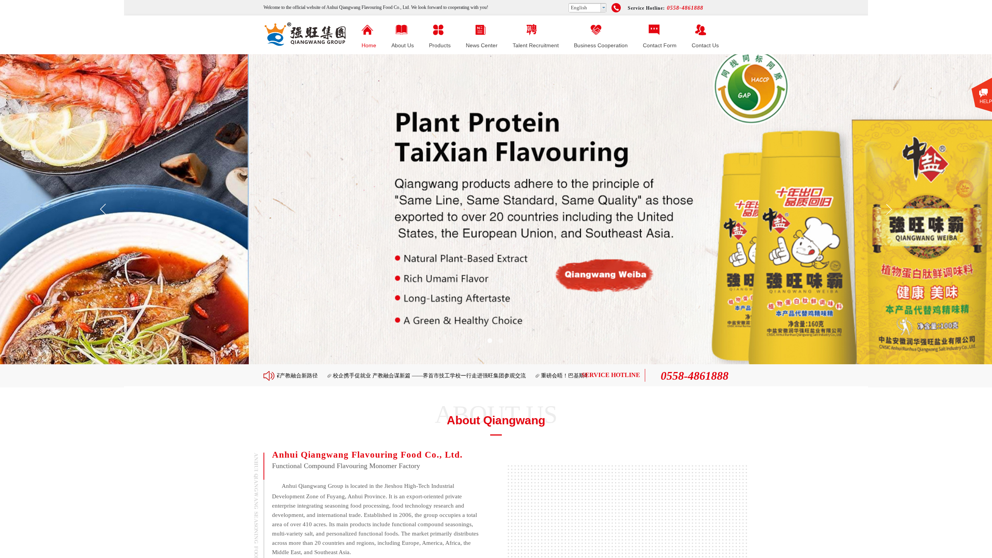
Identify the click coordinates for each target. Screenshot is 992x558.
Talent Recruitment (536, 45)
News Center (482, 45)
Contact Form (660, 45)
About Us (402, 45)
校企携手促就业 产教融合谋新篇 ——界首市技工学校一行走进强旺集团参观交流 (394, 376)
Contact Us (705, 45)
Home (369, 45)
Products (440, 45)
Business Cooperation (601, 45)
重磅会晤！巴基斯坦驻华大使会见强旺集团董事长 (566, 376)
